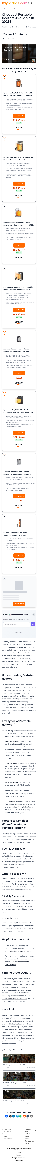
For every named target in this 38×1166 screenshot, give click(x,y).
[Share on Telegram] (17, 1116)
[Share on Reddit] (24, 1116)
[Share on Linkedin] (13, 1116)
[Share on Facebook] (6, 1116)
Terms (19, 1152)
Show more (9, 38)
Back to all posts (10, 9)
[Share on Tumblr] (27, 1116)
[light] (28, 3)
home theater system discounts (14, 998)
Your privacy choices (19, 1158)
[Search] (32, 3)
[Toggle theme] (33, 614)
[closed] (35, 3)
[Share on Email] (31, 1116)
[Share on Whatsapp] (20, 1116)
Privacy (19, 1155)
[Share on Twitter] (10, 1116)
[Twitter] (19, 1163)
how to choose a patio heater (19, 951)
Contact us (19, 1161)
